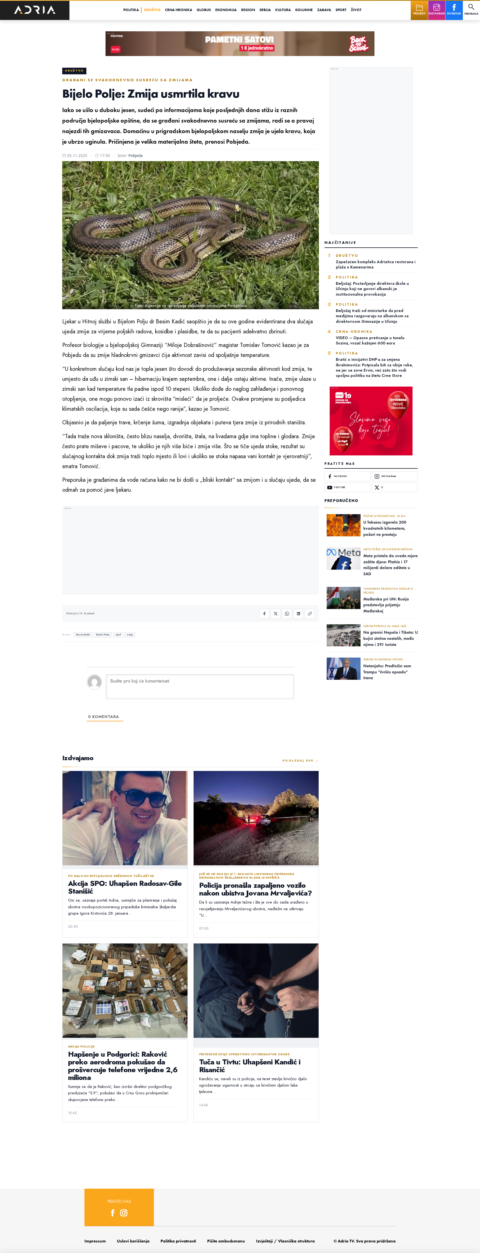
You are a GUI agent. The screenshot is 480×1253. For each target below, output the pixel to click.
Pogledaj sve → (300, 760)
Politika (131, 10)
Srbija (265, 10)
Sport (341, 10)
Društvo (152, 10)
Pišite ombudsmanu (226, 1241)
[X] (276, 614)
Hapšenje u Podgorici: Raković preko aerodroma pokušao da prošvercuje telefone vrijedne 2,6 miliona (123, 1066)
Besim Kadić (83, 634)
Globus (204, 10)
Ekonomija (226, 10)
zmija (130, 634)
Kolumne (304, 10)
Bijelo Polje (102, 634)
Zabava (324, 10)
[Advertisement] (190, 551)
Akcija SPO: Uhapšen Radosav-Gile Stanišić (125, 887)
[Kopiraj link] (310, 614)
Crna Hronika (178, 10)
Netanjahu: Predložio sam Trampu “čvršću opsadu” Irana (387, 671)
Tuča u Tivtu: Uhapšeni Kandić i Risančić (249, 1066)
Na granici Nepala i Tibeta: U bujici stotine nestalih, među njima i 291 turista (390, 638)
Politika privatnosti (178, 1241)
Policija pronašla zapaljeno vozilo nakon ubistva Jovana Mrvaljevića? (255, 889)
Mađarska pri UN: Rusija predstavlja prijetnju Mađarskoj (386, 605)
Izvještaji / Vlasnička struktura (285, 1241)
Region (248, 10)
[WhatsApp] (287, 614)
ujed (118, 634)
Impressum (95, 1241)
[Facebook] (264, 614)
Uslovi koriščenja (133, 1241)
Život (356, 10)
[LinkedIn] (298, 614)
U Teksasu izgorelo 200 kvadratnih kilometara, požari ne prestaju (384, 528)
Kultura (283, 10)
